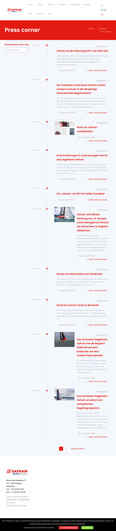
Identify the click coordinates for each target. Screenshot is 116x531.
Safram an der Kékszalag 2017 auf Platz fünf (82, 51)
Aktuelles (103, 28)
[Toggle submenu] (40, 19)
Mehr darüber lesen (98, 70)
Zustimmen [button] (87, 528)
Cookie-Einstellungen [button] (69, 528)
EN (105, 10)
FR (102, 10)
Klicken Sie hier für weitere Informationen (39, 528)
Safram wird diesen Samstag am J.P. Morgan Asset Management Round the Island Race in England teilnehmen (92, 222)
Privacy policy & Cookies (17, 496)
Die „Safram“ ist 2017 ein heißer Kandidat (81, 193)
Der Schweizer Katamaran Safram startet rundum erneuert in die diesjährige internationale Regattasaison (81, 89)
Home (91, 28)
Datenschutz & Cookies (16, 505)
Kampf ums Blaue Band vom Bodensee (79, 274)
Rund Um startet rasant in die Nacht (78, 305)
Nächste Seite (77, 448)
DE (102, 14)
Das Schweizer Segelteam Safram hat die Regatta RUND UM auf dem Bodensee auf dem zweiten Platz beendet (92, 347)
